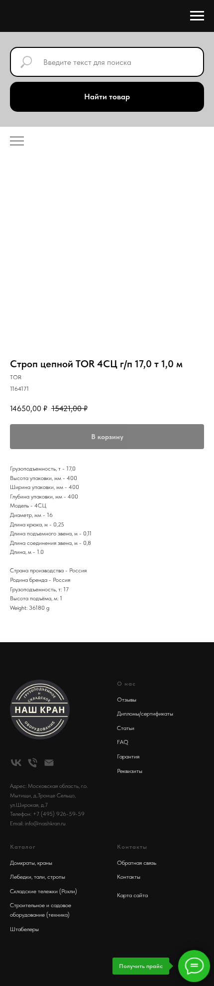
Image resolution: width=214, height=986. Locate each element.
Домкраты (22, 862)
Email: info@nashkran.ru (38, 823)
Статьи (125, 728)
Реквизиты (129, 770)
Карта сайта (132, 895)
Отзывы (126, 699)
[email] (49, 762)
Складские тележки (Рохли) (43, 891)
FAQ (122, 742)
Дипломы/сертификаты (145, 713)
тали (39, 876)
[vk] (16, 762)
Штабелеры (24, 929)
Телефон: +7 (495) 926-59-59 (47, 813)
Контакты (128, 876)
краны (44, 862)
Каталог (23, 846)
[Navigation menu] (197, 16)
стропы (56, 876)
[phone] (32, 762)
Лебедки (20, 876)
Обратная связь (136, 862)
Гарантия (128, 756)
